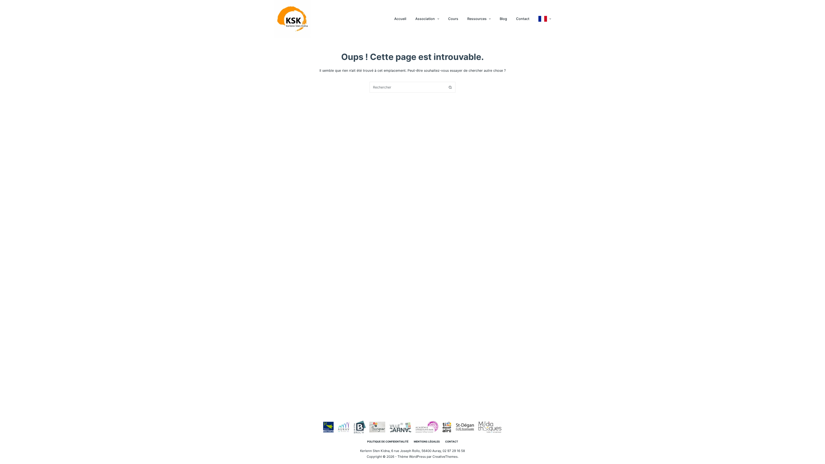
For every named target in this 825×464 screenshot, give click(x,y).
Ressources (477, 19)
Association (425, 19)
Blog (503, 19)
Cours (453, 19)
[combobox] (407, 87)
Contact (522, 19)
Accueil (400, 19)
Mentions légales (427, 441)
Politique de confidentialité (387, 441)
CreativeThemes (445, 457)
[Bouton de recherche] (450, 87)
